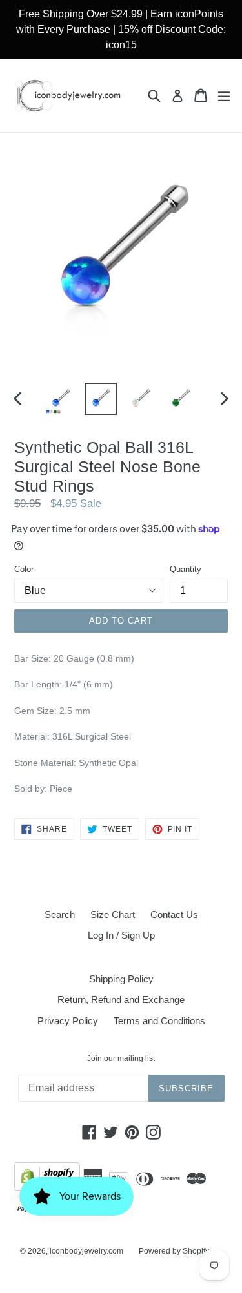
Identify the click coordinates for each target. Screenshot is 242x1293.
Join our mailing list (121, 1058)
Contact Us (174, 914)
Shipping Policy (121, 978)
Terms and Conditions (159, 1020)
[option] (61, 398)
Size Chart (112, 914)
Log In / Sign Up (121, 935)
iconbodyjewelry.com (86, 1251)
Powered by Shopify (174, 1251)
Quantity (185, 569)
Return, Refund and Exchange (121, 999)
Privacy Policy (67, 1020)
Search (60, 914)
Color (24, 569)
